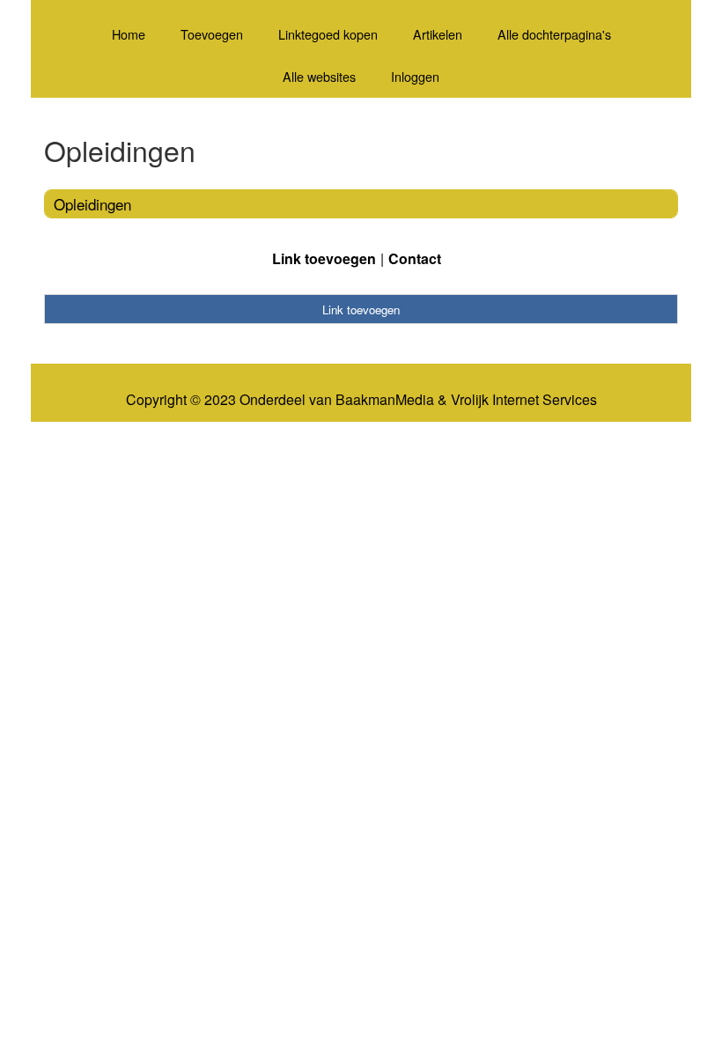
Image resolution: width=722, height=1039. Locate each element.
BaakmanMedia (384, 400)
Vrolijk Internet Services (524, 400)
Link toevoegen (324, 258)
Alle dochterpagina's (554, 34)
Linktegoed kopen (328, 34)
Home (128, 34)
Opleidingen (92, 204)
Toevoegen (211, 34)
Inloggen (415, 76)
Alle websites (319, 76)
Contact (414, 258)
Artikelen (437, 34)
